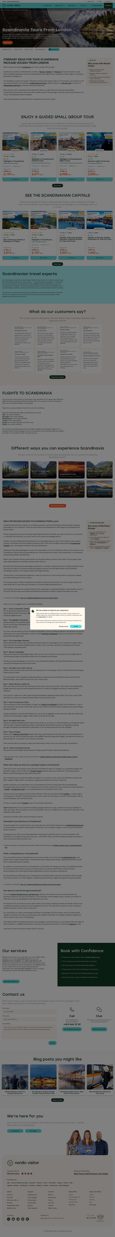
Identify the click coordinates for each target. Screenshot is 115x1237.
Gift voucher (52, 1197)
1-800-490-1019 (90, 1)
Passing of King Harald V (13, 1)
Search (100, 1)
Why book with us (12, 1200)
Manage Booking (97, 5)
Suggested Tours (7, 49)
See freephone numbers (72, 1029)
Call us (50, 1200)
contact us (72, 924)
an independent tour (69, 857)
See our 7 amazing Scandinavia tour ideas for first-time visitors (41, 884)
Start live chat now (99, 1029)
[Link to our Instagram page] (26, 1174)
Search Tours (48, 5)
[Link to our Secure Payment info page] (91, 1216)
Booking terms (32, 1195)
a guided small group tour (75, 825)
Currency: (108, 1)
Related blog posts (40, 49)
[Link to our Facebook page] (23, 1174)
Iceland (39, 771)
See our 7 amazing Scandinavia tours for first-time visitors (39, 598)
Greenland (101, 542)
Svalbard (92, 544)
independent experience (12, 85)
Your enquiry (6, 1023)
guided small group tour (38, 83)
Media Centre (52, 1208)
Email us (50, 1195)
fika (29, 613)
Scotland (98, 548)
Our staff (10, 1197)
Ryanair (4, 422)
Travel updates (32, 1197)
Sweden (48, 72)
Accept (76, 626)
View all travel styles (57, 506)
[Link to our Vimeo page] (28, 1174)
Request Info (54, 49)
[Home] (13, 5)
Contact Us (108, 5)
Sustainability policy (13, 1205)
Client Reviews (18, 49)
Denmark (32, 1183)
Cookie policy (32, 1203)
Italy (71, 1183)
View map (16, 179)
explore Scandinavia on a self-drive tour (25, 894)
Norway (16, 1185)
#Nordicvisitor (13, 1174)
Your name (6, 1008)
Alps (8, 1183)
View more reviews (57, 377)
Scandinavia (7, 10)
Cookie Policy (42, 617)
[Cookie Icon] (33, 616)
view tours (7, 43)
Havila (7, 789)
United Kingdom (64, 1185)
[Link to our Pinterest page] (31, 1174)
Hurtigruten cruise (18, 789)
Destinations (71, 5)
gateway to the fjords (20, 734)
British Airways (7, 418)
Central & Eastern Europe (19, 1183)
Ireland (106, 548)
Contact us (15, 1131)
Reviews (9, 1203)
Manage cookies (63, 626)
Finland (33, 771)
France (45, 1183)
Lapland (66, 794)
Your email (5, 1016)
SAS (3, 414)
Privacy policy (32, 1200)
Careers (50, 1205)
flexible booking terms (93, 957)
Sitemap (30, 1205)
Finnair (4, 424)
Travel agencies (32, 1208)
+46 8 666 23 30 (72, 1024)
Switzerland (54, 1185)
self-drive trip (66, 83)
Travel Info (83, 5)
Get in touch (44, 1218)
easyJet (5, 420)
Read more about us (11, 981)
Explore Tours (59, 5)
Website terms (11, 1208)
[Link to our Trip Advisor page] (102, 1218)
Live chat (33, 1131)
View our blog (57, 1100)
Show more (57, 186)
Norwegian (5, 416)
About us (10, 1195)
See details (92, 1205)
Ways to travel (29, 49)
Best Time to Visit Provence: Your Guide (91, 1173)
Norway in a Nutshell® (49, 704)
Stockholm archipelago (49, 634)
